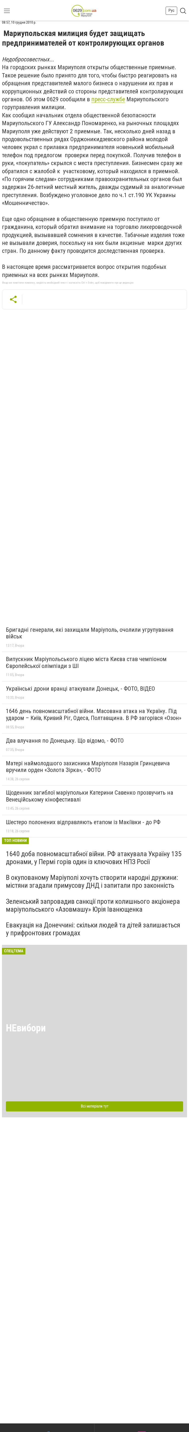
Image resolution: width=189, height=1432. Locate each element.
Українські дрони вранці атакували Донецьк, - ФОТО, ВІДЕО (80, 688)
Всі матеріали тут (95, 1106)
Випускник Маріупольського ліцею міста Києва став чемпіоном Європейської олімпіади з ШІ (86, 662)
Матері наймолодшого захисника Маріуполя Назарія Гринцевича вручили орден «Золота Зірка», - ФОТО (88, 767)
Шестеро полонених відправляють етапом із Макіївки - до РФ (83, 822)
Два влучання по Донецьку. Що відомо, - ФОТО (65, 740)
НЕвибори (26, 1028)
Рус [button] (171, 10)
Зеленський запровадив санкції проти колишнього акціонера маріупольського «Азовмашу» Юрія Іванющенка (93, 905)
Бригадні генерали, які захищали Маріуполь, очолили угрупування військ (89, 633)
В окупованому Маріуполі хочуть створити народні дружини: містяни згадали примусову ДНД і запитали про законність (92, 881)
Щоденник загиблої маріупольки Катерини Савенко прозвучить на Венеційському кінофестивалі (89, 796)
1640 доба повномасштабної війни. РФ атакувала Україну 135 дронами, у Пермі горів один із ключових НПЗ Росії (94, 858)
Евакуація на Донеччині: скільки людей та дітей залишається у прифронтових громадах (93, 929)
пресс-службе (108, 99)
